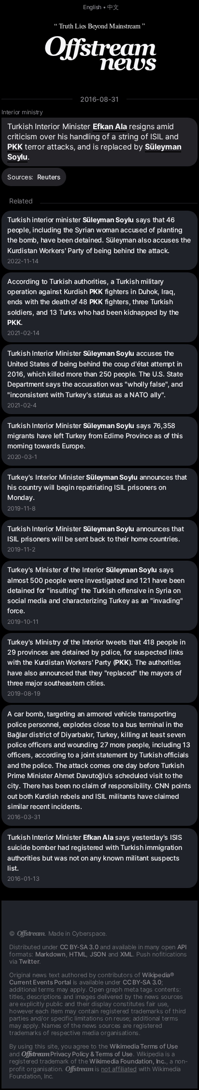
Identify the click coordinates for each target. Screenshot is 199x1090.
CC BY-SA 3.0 (79, 947)
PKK (14, 146)
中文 (113, 7)
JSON (98, 954)
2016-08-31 (99, 99)
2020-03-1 (22, 456)
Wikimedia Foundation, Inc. (127, 1061)
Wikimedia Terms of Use (144, 1046)
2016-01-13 (23, 878)
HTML (77, 954)
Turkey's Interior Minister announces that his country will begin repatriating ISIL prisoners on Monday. (97, 487)
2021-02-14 (23, 332)
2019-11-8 (21, 508)
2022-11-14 (23, 261)
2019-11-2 (21, 549)
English (92, 7)
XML (126, 954)
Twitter (29, 961)
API (181, 947)
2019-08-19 (24, 693)
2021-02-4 (22, 405)
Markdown (50, 954)
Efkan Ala (110, 126)
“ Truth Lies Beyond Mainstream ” (99, 25)
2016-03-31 (24, 817)
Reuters (48, 177)
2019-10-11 (23, 621)
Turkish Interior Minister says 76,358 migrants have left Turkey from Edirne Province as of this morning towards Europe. (95, 435)
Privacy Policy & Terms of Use (77, 1054)
